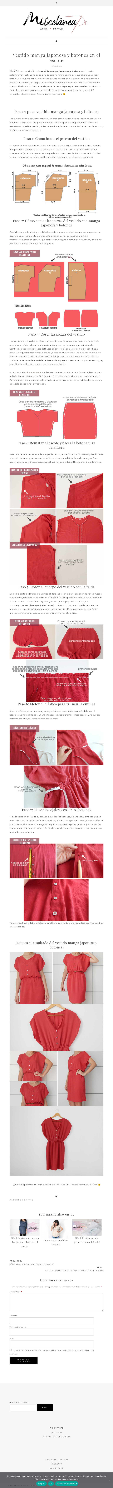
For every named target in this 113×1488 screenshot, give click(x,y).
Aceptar (41, 1483)
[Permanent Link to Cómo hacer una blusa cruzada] (56, 1221)
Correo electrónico (18, 1327)
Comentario (16, 1292)
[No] (109, 1480)
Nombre (13, 1315)
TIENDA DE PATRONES (56, 1460)
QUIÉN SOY (56, 1432)
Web (12, 1339)
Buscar (45, 1407)
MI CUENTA (57, 1464)
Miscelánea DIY (56, 22)
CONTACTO (58, 1428)
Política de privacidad (67, 1483)
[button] (56, 3)
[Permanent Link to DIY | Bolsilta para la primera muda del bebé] (87, 1221)
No (51, 1483)
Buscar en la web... (19, 1402)
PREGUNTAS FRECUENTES (56, 1437)
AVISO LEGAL (56, 1468)
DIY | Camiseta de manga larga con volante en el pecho (25, 1242)
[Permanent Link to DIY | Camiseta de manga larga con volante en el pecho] (25, 1221)
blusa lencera (33, 372)
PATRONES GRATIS (21, 1200)
